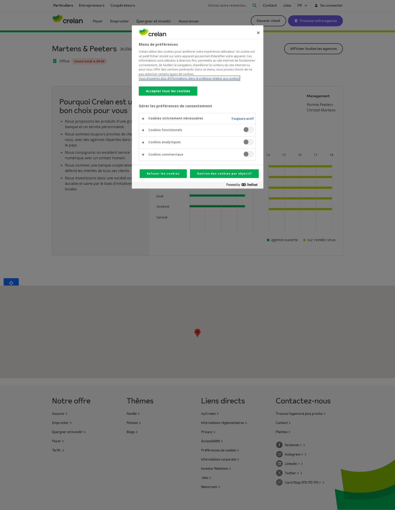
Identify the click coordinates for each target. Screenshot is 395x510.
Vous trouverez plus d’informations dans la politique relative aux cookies (189, 78)
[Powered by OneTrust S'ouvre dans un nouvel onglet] (243, 186)
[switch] (248, 129)
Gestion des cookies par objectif (224, 173)
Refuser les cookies (163, 173)
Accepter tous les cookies (168, 91)
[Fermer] (258, 33)
